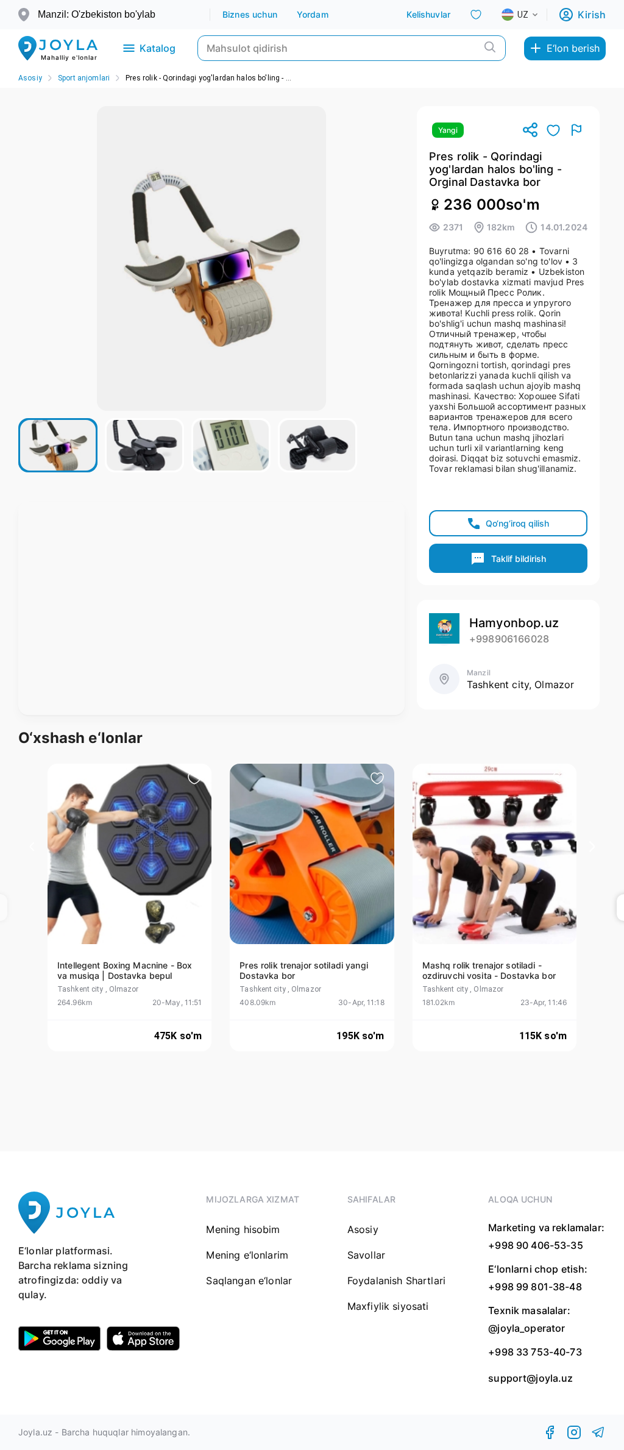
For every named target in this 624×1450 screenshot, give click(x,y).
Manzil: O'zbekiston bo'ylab (96, 14)
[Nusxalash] (530, 131)
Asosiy (30, 78)
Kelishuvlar (428, 14)
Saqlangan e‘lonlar (249, 1280)
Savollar (366, 1255)
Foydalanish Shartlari (396, 1280)
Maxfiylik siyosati (388, 1306)
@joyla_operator (526, 1328)
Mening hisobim (243, 1229)
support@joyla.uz (530, 1378)
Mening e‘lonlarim (247, 1255)
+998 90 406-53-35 (535, 1245)
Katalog (158, 48)
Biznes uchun (249, 14)
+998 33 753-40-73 (535, 1352)
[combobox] (529, 15)
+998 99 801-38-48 (535, 1287)
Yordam (312, 14)
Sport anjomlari (84, 78)
